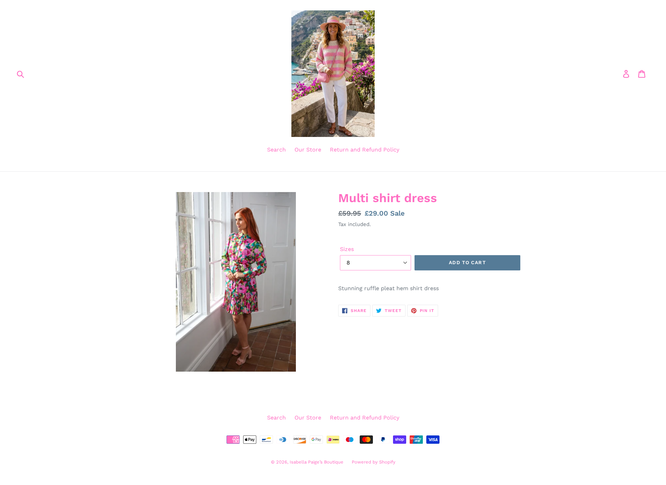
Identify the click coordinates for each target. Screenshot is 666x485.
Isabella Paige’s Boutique (317, 462)
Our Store (307, 149)
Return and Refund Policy (364, 149)
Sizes (347, 249)
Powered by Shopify (373, 462)
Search (276, 149)
